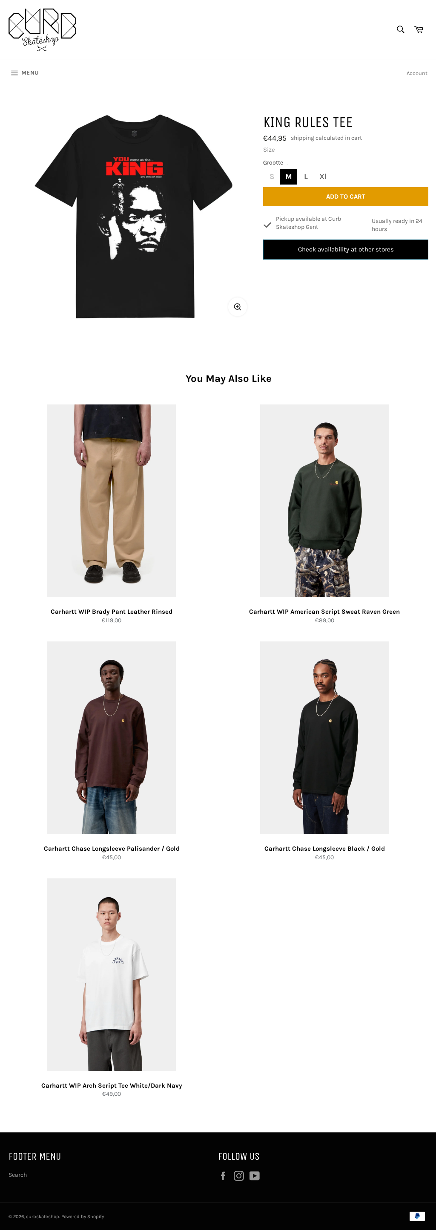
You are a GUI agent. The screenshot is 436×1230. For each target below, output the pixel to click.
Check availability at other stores (346, 249)
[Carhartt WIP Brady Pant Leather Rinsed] (111, 500)
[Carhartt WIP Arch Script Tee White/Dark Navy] (111, 974)
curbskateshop (42, 1216)
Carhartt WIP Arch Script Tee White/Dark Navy (111, 1085)
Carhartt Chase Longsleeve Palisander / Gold (112, 848)
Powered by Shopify (82, 1216)
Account (417, 73)
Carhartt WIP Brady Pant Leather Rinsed (111, 611)
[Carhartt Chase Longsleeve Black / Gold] (324, 737)
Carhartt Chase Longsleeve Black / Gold (324, 848)
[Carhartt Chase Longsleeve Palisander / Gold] (111, 737)
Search (18, 1174)
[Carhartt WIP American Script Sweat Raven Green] (324, 500)
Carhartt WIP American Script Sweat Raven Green (324, 611)
